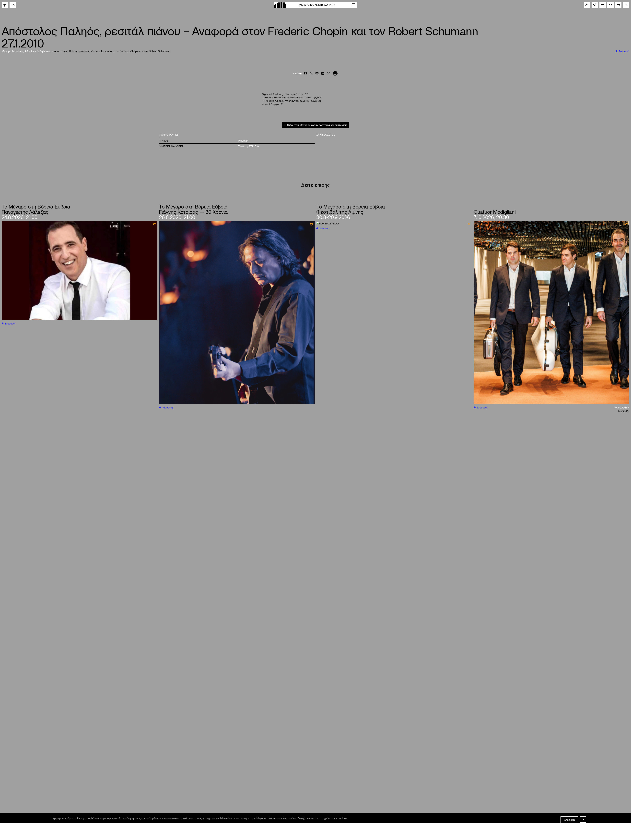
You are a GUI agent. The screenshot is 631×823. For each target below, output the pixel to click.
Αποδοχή (569, 819)
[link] (5, 5)
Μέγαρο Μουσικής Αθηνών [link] (18, 51)
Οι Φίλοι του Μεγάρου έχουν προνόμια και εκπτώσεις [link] (315, 124)
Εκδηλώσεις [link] (44, 51)
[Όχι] (583, 819)
